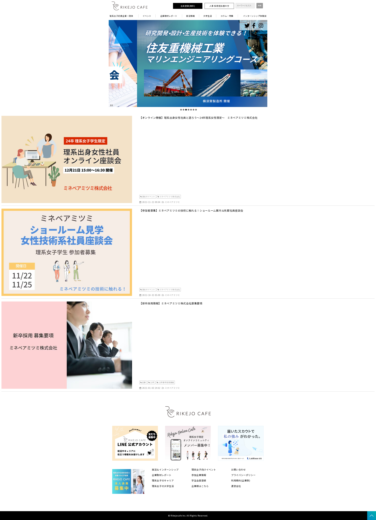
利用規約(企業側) (240, 480)
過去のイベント (148, 196)
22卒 (152, 382)
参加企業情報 (199, 475)
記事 (144, 382)
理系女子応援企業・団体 (121, 15)
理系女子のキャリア (163, 480)
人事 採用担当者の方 (219, 5)
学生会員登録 (199, 480)
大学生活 (207, 15)
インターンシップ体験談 (254, 15)
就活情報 (190, 15)
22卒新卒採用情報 (166, 382)
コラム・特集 (227, 15)
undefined (104, 64)
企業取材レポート (168, 15)
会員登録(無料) (188, 5)
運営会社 (236, 486)
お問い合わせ (238, 469)
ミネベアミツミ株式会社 (170, 196)
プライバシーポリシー (243, 475)
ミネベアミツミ (172, 202)
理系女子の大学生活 (163, 486)
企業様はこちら (200, 486)
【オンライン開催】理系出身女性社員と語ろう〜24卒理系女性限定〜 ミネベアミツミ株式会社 (198, 117)
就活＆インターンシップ (165, 469)
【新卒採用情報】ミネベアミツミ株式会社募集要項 (170, 303)
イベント (147, 15)
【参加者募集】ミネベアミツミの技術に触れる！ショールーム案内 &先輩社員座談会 (191, 210)
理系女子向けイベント (204, 469)
